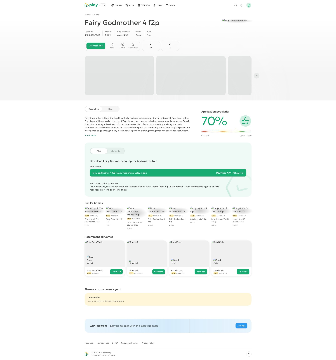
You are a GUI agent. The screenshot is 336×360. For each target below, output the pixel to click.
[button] (249, 354)
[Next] (256, 75)
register (100, 301)
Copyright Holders (129, 343)
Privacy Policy (148, 343)
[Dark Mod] (241, 5)
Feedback (89, 343)
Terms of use (103, 343)
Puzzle (96, 14)
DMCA (115, 343)
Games (88, 14)
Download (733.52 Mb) (230, 172)
